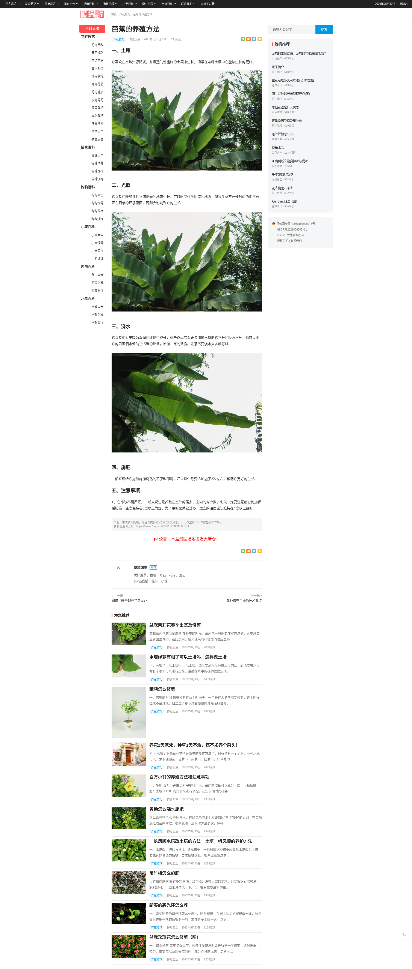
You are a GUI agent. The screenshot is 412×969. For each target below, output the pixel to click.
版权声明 (282, 241)
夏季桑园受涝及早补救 (287, 121)
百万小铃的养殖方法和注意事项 (179, 777)
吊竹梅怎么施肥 (164, 873)
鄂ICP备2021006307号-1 (292, 229)
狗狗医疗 (97, 211)
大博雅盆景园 (295, 235)
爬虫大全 (97, 275)
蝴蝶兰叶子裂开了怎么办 (129, 600)
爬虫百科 (147, 3)
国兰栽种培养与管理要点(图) (291, 94)
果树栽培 (97, 115)
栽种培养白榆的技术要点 (244, 600)
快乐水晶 (278, 147)
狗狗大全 (97, 195)
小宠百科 (128, 3)
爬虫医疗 (97, 290)
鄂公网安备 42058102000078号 (295, 223)
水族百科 (167, 3)
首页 (114, 14)
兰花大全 (97, 131)
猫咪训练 (97, 179)
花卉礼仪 (69, 3)
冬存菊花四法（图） (285, 201)
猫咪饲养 (97, 163)
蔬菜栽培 (97, 107)
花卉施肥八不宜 (282, 188)
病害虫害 (97, 139)
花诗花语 (97, 60)
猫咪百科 (89, 3)
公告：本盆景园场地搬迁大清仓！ (189, 539)
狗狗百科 (108, 3)
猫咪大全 (97, 155)
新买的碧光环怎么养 (168, 905)
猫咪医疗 (97, 171)
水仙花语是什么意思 (285, 107)
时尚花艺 (97, 84)
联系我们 (186, 3)
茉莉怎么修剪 (162, 689)
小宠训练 (97, 258)
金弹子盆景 (208, 3)
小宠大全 (97, 235)
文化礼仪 (97, 68)
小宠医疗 (97, 251)
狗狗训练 (97, 219)
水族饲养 (97, 314)
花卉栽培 (11, 3)
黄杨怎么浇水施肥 (166, 809)
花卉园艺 (88, 37)
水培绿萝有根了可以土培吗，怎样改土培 (188, 657)
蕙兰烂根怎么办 (282, 134)
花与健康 (97, 92)
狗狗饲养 (97, 203)
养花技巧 (124, 14)
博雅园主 (135, 39)
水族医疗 (97, 322)
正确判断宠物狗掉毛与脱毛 (290, 161)
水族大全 (97, 307)
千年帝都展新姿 (282, 174)
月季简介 (278, 67)
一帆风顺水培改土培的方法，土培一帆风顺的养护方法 (200, 841)
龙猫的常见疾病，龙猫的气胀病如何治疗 (299, 53)
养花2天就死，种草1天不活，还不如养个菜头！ (194, 745)
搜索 (324, 29)
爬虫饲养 (97, 282)
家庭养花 (30, 3)
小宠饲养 (97, 243)
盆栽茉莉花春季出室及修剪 (175, 625)
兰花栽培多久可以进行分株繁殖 (293, 80)
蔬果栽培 (50, 3)
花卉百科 (97, 45)
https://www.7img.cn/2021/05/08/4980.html (162, 526)
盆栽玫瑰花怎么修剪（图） (175, 937)
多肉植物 (97, 123)
